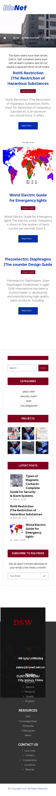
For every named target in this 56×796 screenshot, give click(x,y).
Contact (29, 755)
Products (30, 691)
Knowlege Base (28, 721)
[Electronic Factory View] (28, 447)
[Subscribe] (44, 576)
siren (28, 400)
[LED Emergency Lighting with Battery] (14, 433)
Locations (29, 764)
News (28, 735)
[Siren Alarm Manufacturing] (42, 447)
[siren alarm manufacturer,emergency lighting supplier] (15, 8)
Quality (30, 696)
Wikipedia (28, 726)
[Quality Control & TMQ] (42, 433)
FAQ (28, 716)
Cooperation (30, 760)
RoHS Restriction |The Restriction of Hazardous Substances (26, 510)
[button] (30, 650)
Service (30, 687)
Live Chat (30, 750)
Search (43, 368)
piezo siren (29, 391)
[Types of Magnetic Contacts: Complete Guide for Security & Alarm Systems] (16, 480)
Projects (29, 701)
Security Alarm (28, 396)
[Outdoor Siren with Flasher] (14, 447)
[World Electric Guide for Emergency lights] (16, 529)
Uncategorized (28, 405)
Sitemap (29, 769)
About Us (30, 682)
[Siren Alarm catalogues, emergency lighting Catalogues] (28, 433)
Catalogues (28, 730)
